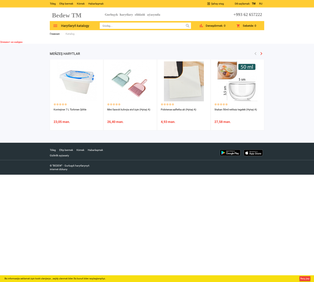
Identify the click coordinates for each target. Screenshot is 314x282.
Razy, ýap (304, 278)
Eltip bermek (66, 3)
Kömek (81, 3)
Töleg (53, 3)
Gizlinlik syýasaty (59, 155)
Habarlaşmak (96, 3)
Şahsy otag (217, 3)
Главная (55, 33)
